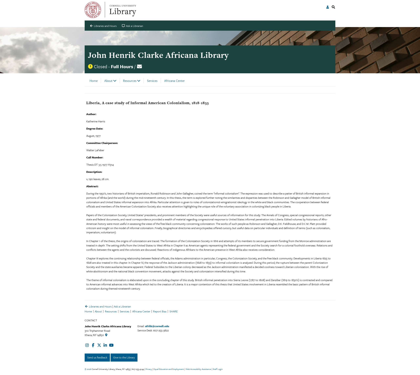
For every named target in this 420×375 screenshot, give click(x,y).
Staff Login (218, 369)
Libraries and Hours (100, 306)
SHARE (173, 311)
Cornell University (93, 10)
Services (152, 80)
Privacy (149, 369)
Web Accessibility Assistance (198, 369)
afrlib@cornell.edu (157, 326)
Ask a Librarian (122, 306)
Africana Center (174, 80)
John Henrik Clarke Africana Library (158, 55)
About (108, 80)
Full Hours (122, 66)
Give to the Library (124, 357)
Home (94, 80)
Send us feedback (97, 357)
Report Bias (160, 311)
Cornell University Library (122, 10)
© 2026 (88, 369)
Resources (129, 80)
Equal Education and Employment (169, 369)
